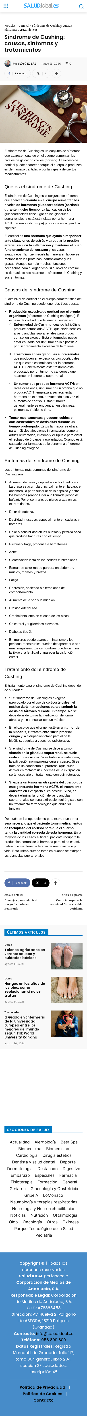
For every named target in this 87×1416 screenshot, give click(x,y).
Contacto (43, 1400)
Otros (8, 944)
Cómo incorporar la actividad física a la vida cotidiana (66, 904)
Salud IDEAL (27, 63)
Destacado (11, 1012)
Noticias (10, 25)
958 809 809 (53, 1340)
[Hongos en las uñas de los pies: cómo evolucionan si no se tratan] (67, 990)
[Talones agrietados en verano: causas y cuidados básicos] (67, 956)
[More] (56, 73)
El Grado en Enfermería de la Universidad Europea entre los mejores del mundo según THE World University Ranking (24, 1027)
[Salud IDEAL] (8, 63)
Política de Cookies (42, 1393)
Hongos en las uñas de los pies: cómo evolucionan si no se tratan (24, 989)
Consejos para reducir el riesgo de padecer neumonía (20, 904)
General (24, 25)
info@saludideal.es (54, 1333)
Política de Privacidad (42, 1387)
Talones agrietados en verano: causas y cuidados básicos (24, 953)
